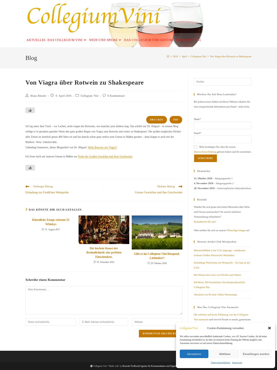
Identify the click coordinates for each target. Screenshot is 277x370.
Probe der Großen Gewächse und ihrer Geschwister (105, 156)
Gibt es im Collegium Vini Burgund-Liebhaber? (157, 256)
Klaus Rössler (39, 95)
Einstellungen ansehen (256, 353)
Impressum (237, 362)
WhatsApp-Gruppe (236, 230)
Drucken (156, 119)
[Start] (168, 56)
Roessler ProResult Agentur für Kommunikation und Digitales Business (154, 366)
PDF (175, 119)
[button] (269, 328)
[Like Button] (30, 110)
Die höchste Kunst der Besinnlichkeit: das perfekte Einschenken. (104, 252)
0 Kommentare (116, 95)
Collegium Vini (90, 95)
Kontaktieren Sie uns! (205, 221)
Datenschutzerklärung (220, 362)
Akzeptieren (194, 353)
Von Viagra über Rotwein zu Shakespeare (231, 56)
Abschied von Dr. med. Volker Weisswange (215, 294)
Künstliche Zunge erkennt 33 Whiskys (50, 222)
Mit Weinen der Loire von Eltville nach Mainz (217, 274)
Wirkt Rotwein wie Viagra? (102, 147)
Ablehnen (224, 353)
